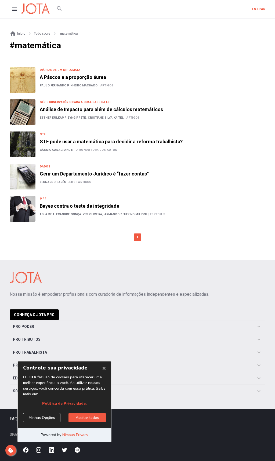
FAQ (13, 418)
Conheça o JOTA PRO (34, 315)
